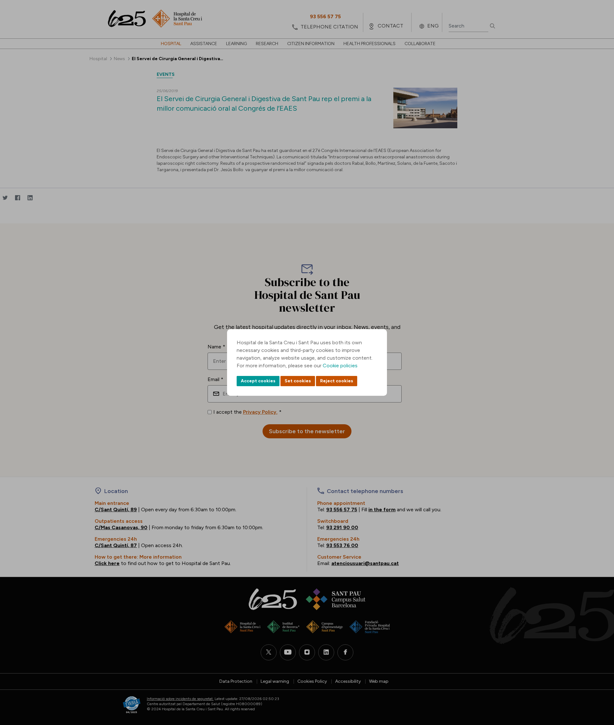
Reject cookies (336, 381)
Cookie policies (340, 365)
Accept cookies (258, 381)
